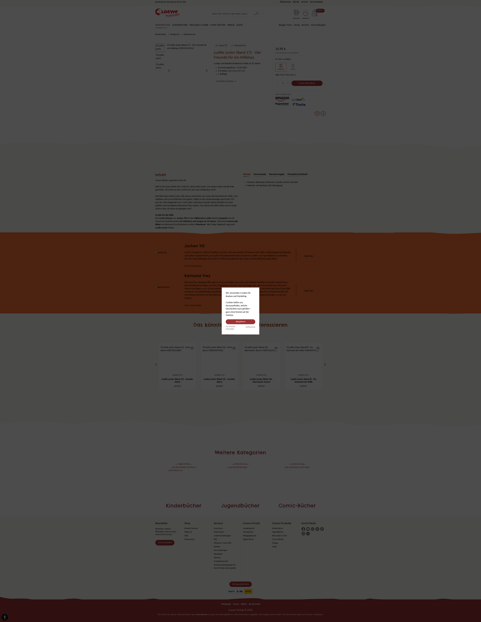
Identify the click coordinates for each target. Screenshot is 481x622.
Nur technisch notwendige (230, 327)
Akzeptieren (240, 322)
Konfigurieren (250, 327)
